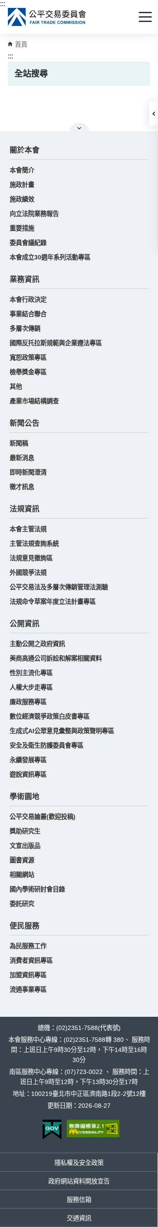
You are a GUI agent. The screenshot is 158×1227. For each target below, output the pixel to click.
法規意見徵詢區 (31, 558)
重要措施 (22, 228)
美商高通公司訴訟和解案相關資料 (56, 658)
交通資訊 (79, 1218)
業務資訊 (25, 279)
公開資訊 (25, 624)
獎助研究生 (25, 831)
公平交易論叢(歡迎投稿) (42, 816)
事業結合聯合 (28, 314)
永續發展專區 (28, 759)
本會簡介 (22, 170)
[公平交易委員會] (47, 17)
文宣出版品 (25, 845)
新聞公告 (25, 423)
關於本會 (25, 150)
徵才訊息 (22, 486)
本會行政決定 (28, 299)
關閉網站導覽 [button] (79, 128)
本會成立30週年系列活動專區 (50, 257)
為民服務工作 (28, 945)
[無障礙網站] (93, 1128)
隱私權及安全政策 (79, 1162)
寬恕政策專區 (28, 357)
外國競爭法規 (28, 572)
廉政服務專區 (28, 701)
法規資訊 (25, 509)
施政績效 (22, 199)
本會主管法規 (28, 529)
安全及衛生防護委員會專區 (46, 745)
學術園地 (25, 796)
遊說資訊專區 (28, 774)
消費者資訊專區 (31, 960)
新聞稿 (19, 443)
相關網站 (22, 874)
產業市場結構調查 (34, 401)
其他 (16, 386)
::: (2, 3)
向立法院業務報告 (34, 213)
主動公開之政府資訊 (37, 643)
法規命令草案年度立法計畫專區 (53, 601)
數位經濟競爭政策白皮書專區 (50, 716)
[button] (153, 113)
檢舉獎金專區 (28, 372)
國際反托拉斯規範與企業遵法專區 (56, 343)
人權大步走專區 (31, 687)
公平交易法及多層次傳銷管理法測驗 (59, 587)
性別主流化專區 (31, 672)
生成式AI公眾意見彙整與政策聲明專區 (62, 730)
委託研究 (22, 903)
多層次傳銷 (25, 328)
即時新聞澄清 (28, 472)
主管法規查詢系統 (34, 543)
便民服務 (25, 926)
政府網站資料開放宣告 (79, 1181)
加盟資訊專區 (28, 975)
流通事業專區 (28, 989)
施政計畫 (22, 184)
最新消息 (22, 457)
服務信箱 (79, 1199)
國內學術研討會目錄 (37, 889)
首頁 (21, 44)
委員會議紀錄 (28, 242)
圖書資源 (22, 860)
